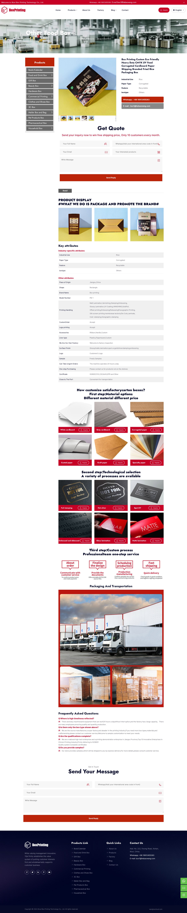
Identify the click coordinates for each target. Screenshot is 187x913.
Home (58, 10)
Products (71, 10)
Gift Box (32, 80)
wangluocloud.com (155, 909)
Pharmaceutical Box (37, 123)
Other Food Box (48, 33)
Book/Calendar (35, 70)
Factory (101, 10)
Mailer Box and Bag (37, 112)
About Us (86, 10)
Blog (113, 10)
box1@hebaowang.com (140, 106)
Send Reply (111, 178)
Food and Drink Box (37, 75)
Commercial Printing (38, 96)
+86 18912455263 (142, 100)
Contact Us (113, 865)
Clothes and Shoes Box (39, 101)
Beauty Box (33, 85)
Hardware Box (34, 91)
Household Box (35, 128)
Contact (125, 10)
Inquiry (165, 10)
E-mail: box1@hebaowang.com (142, 858)
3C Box (31, 107)
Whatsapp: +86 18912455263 (142, 855)
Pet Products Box (36, 117)
